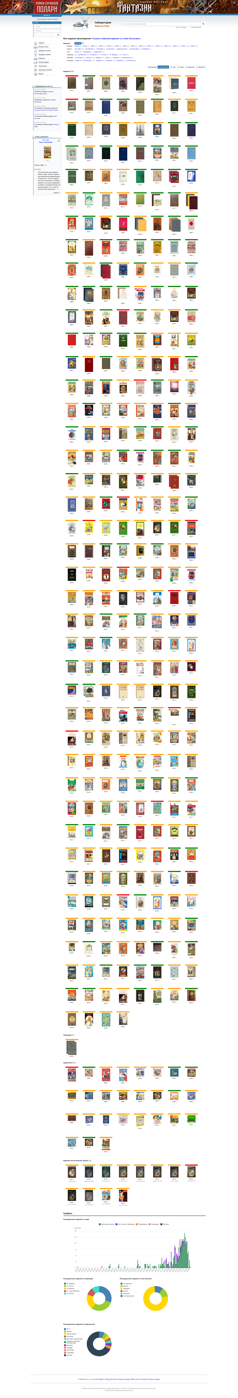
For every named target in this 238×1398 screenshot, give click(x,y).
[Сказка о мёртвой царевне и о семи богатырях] (140, 135)
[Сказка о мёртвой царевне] (157, 742)
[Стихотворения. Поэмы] (123, 721)
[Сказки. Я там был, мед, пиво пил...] (140, 295)
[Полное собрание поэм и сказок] (191, 697)
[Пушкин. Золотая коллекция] (123, 1024)
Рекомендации (44, 62)
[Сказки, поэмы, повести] (174, 955)
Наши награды (124, 1379)
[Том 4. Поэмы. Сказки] (174, 206)
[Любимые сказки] (174, 511)
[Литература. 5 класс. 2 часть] (71, 906)
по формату (201, 67)
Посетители (43, 66)
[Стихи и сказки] (89, 204)
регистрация (41, 19)
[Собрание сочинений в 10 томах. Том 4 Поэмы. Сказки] (123, 509)
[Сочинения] (106, 134)
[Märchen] (106, 1177)
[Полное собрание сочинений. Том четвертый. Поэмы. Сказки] (140, 159)
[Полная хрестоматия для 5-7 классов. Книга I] (174, 464)
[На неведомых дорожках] (174, 346)
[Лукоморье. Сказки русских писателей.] (71, 345)
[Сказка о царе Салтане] (106, 439)
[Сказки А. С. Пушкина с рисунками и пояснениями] (174, 556)
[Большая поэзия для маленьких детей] (157, 1123)
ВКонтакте (135, 1379)
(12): (77, 1160)
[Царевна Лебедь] (89, 1025)
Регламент (100, 1379)
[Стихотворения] (191, 721)
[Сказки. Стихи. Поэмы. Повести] (174, 698)
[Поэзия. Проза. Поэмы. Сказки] (191, 417)
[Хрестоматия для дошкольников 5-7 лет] (71, 392)
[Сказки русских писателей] (123, 230)
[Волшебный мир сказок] (89, 324)
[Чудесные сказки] (123, 461)
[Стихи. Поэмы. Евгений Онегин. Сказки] (89, 649)
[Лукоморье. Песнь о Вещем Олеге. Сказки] (191, 767)
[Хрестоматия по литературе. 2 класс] (71, 1120)
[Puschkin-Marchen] (174, 1177)
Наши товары (154, 1379)
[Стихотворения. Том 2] (106, 158)
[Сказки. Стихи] (123, 813)
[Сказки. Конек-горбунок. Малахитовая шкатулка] (123, 488)
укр (93, 1379)
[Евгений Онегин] (157, 393)
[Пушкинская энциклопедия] (106, 1123)
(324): (68, 71)
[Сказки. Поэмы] (157, 1002)
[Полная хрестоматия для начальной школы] (157, 675)
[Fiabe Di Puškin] (140, 1177)
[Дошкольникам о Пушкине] (140, 393)
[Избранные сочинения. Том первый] (193, 203)
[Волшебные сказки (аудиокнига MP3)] (140, 1076)
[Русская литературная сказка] (157, 417)
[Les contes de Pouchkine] (89, 1177)
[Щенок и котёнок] (174, 1099)
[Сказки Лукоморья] (174, 883)
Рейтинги (42, 58)
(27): (69, 1063)
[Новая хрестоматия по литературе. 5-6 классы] (106, 604)
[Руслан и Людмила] (71, 439)
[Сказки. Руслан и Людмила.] (106, 508)
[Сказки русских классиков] (140, 485)
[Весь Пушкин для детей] (157, 813)
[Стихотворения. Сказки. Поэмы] (71, 745)
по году (172, 67)
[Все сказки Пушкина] (71, 719)
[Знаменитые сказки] (174, 1123)
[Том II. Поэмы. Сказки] (71, 135)
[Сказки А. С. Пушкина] (106, 89)
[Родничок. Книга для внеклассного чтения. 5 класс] (123, 393)
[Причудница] (71, 627)
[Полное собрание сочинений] (174, 84)
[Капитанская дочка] (157, 230)
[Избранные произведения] (140, 182)
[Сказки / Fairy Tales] (123, 1201)
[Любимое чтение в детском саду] (191, 463)
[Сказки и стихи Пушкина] (140, 1099)
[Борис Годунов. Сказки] (140, 1001)
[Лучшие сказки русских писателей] (106, 745)
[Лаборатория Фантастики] (81, 24)
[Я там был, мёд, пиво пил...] (140, 462)
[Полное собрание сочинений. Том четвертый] (191, 159)
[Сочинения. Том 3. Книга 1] (123, 135)
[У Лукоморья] (71, 602)
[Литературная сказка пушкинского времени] (71, 299)
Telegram (144, 1379)
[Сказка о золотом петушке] (174, 673)
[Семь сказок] (89, 461)
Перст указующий (45, 142)
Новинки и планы (45, 50)
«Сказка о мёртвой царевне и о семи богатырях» (116, 38)
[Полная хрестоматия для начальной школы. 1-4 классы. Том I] (174, 417)
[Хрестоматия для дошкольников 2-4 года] (191, 369)
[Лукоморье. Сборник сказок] (140, 860)
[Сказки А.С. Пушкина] (123, 930)
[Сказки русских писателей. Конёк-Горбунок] (140, 438)
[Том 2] (140, 113)
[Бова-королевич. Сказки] (106, 324)
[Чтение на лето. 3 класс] (106, 1026)
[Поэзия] (89, 557)
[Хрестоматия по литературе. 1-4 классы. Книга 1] (89, 605)
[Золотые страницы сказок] (89, 625)
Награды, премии (45, 54)
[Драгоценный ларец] (71, 275)
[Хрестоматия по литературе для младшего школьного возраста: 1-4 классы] (106, 1149)
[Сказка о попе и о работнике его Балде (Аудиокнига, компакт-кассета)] (123, 1081)
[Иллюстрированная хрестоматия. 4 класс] (140, 673)
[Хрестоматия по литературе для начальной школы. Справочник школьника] (140, 347)
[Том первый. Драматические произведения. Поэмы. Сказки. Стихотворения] (174, 370)
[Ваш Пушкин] (157, 482)
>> (57, 189)
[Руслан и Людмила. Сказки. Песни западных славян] (71, 978)
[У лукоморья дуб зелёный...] (140, 768)
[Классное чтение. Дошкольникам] (89, 1123)
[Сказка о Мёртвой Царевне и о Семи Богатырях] (140, 275)
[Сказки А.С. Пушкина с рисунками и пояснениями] (89, 813)
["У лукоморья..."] (174, 766)
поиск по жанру (181, 27)
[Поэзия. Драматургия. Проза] (123, 604)
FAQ (107, 1379)
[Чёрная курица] (71, 322)
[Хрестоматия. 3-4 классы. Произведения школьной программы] (140, 721)
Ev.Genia (37, 169)
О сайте (81, 1379)
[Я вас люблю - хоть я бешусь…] (71, 1025)
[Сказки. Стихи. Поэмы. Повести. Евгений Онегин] (71, 511)
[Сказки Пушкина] (174, 625)
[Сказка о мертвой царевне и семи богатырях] (123, 89)
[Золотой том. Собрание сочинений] (123, 324)
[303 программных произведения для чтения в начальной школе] (140, 416)
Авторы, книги (43, 46)
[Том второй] (157, 112)
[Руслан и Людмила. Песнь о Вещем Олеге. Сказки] (157, 978)
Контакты (113, 1379)
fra (90, 1379)
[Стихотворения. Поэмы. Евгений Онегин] (174, 713)
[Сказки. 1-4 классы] (123, 767)
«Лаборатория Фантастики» (123, 1390)
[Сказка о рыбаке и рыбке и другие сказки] (106, 627)
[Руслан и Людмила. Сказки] (191, 230)
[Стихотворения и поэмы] (157, 365)
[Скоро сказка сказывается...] (123, 672)
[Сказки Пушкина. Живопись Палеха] (157, 533)
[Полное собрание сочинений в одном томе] (71, 580)
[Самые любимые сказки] (140, 743)
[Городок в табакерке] (157, 274)
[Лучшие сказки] (157, 930)
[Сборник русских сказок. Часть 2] (123, 1099)
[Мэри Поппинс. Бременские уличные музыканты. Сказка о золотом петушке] (140, 321)
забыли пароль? (52, 19)
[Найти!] (203, 24)
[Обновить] (58, 142)
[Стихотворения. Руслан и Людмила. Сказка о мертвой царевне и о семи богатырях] (191, 534)
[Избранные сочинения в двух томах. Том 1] (191, 1000)
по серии (181, 67)
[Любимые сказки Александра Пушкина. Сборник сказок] (89, 907)
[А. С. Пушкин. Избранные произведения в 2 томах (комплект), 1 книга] (123, 182)
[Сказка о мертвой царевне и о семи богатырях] (174, 111)
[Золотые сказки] (106, 648)
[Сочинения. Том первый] (89, 89)
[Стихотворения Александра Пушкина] (106, 368)
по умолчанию (163, 67)
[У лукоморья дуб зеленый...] (174, 1076)
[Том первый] (106, 272)
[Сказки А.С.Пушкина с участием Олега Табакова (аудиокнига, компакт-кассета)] (71, 1081)
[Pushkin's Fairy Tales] (71, 1200)
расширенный (196, 27)
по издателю (190, 67)
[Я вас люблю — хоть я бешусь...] (191, 955)
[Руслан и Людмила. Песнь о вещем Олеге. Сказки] (123, 743)
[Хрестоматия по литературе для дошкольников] (89, 394)
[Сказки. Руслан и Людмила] (191, 322)
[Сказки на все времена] (106, 812)
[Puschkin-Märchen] (71, 1177)
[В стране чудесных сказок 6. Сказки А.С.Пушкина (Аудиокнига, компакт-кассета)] (106, 1081)
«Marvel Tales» (53, 110)
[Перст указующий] (47, 158)
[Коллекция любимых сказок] (123, 648)
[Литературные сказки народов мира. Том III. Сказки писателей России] (71, 464)
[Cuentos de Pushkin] (123, 1177)
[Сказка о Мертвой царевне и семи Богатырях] (157, 92)
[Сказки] (140, 90)
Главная (41, 43)
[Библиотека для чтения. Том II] (72, 1049)
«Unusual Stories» (40, 110)
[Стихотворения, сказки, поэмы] (191, 558)
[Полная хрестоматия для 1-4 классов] (157, 464)
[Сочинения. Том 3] (89, 371)
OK (57, 35)
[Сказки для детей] (71, 1146)
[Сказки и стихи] (71, 1098)
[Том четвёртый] (191, 136)
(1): (69, 1035)
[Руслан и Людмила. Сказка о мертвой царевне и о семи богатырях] (140, 651)
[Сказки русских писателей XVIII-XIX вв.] (191, 603)
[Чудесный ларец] (106, 344)
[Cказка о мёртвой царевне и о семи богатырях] (89, 742)
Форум (41, 73)
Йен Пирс (45, 140)
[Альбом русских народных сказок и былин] (71, 88)
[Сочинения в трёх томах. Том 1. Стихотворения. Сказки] (71, 182)
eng (86, 1379)
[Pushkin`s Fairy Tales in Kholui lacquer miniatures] (89, 1200)
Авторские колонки (45, 70)
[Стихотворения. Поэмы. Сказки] (157, 201)
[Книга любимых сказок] (157, 510)
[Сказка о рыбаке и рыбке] (89, 229)
